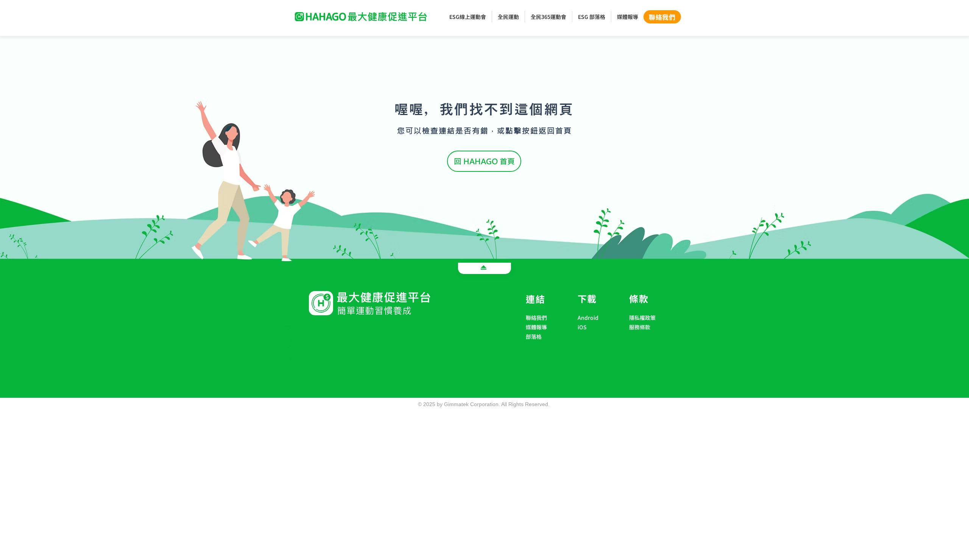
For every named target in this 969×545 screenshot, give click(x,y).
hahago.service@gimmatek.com (178, 319)
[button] (596, 337)
